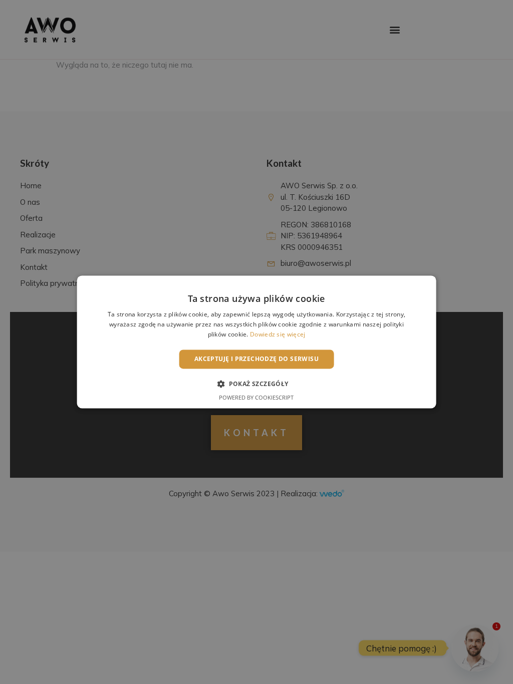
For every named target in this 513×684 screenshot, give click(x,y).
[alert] (256, 342)
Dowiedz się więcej (277, 334)
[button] (256, 384)
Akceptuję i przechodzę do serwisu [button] (256, 359)
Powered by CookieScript (256, 398)
